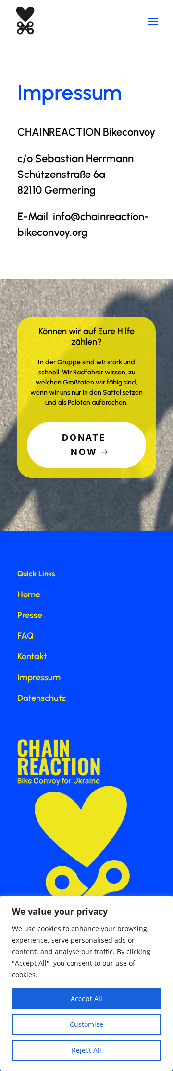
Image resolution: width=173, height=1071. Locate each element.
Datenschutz (41, 698)
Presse (29, 615)
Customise (86, 1024)
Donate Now (84, 444)
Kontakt (32, 656)
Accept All (86, 998)
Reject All (86, 1050)
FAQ (25, 635)
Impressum (39, 677)
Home (28, 594)
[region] (86, 983)
